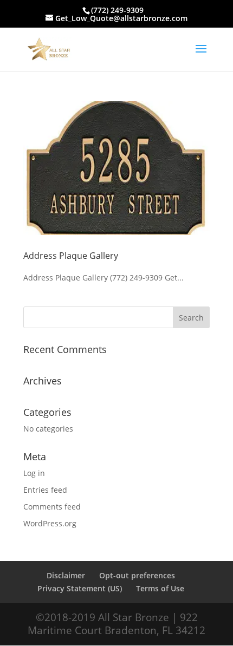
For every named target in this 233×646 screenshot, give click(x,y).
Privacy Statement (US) (79, 588)
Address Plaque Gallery (70, 256)
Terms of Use (160, 588)
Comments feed (52, 506)
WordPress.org (49, 523)
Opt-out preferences (137, 575)
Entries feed (45, 490)
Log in (34, 473)
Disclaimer (66, 575)
